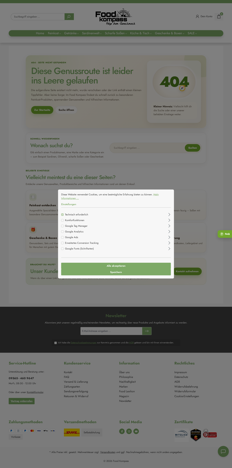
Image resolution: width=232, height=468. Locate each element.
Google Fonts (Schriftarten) (79, 248)
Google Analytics (74, 231)
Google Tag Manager (76, 226)
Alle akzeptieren (116, 266)
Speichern (116, 272)
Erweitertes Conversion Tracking (81, 243)
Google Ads (71, 237)
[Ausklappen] (169, 214)
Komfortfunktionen (74, 220)
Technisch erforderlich (76, 214)
